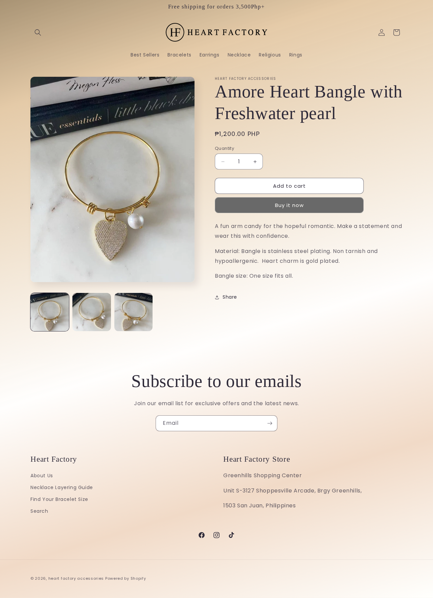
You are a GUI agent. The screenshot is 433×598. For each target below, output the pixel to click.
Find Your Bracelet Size (59, 499)
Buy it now (289, 205)
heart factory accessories (76, 578)
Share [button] (230, 297)
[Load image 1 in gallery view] (49, 312)
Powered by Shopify (125, 578)
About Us (41, 475)
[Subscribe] (269, 423)
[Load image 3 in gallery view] (133, 312)
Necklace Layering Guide (61, 487)
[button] (37, 32)
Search (39, 511)
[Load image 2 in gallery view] (91, 312)
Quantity (224, 148)
